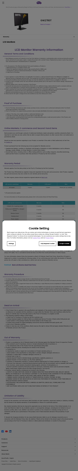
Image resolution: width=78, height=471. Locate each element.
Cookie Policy (37, 238)
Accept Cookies (64, 243)
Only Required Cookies (48, 243)
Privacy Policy (49, 238)
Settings (11, 243)
